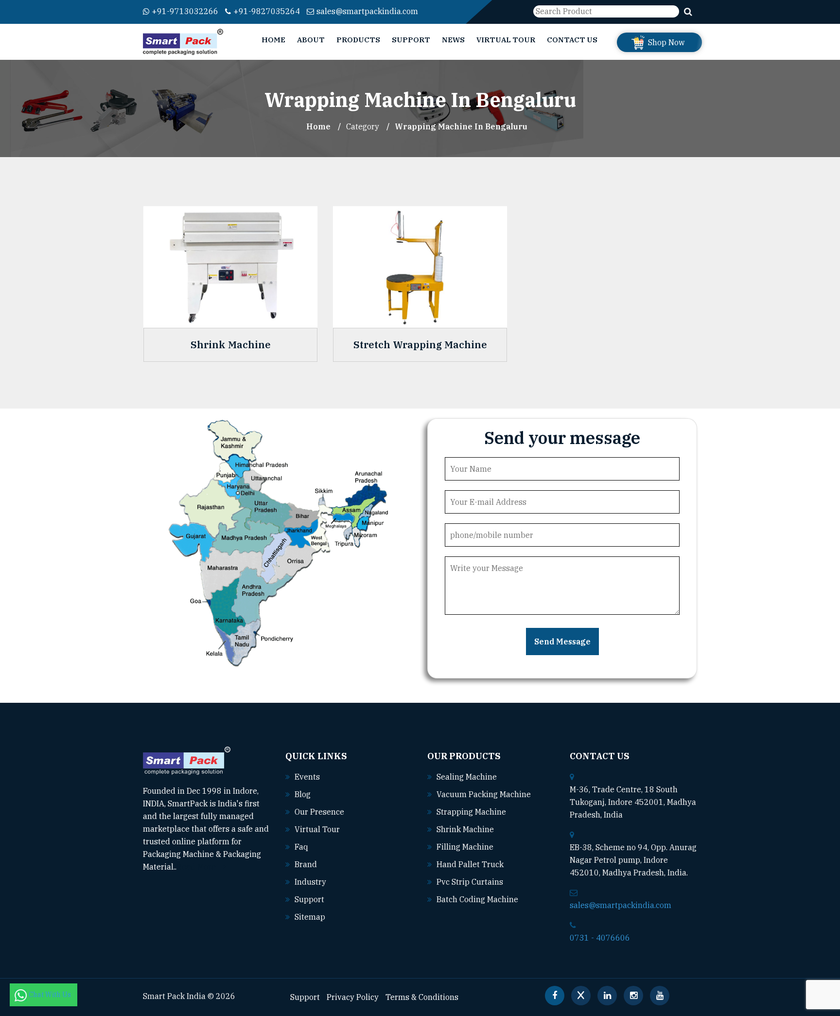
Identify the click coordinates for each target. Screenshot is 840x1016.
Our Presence (319, 812)
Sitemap (310, 917)
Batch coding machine (477, 899)
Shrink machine (465, 829)
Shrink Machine (231, 344)
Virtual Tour (505, 39)
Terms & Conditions (421, 997)
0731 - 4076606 (600, 938)
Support (411, 39)
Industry (310, 882)
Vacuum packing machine (484, 794)
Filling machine (465, 847)
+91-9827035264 (266, 11)
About (311, 39)
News (453, 39)
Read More (197, 867)
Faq (301, 847)
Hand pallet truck (470, 864)
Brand (306, 864)
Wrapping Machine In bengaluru (461, 126)
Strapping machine (471, 812)
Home (273, 39)
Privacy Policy (353, 997)
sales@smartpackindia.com (367, 11)
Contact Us (572, 39)
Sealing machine (467, 777)
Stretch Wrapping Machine (420, 344)
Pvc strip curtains (470, 882)
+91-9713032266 (185, 11)
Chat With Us (50, 994)
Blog (303, 794)
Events (307, 777)
